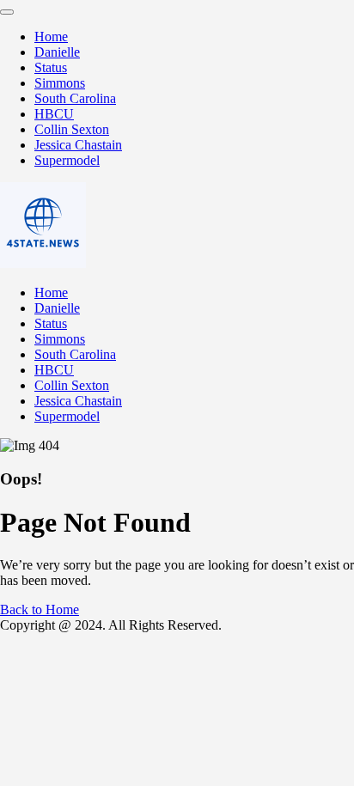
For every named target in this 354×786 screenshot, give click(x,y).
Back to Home (39, 609)
